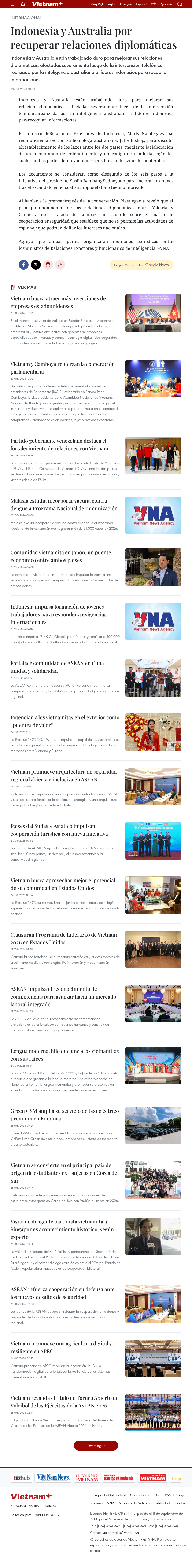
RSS (168, 1494)
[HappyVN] (161, 1478)
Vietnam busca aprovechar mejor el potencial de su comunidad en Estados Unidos (63, 884)
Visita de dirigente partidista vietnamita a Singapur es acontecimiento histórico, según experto (62, 1229)
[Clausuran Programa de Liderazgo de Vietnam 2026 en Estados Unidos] (153, 949)
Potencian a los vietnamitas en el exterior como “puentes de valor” (65, 721)
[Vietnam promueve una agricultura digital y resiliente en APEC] (153, 1358)
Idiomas (96, 1502)
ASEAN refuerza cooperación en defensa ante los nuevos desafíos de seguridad (62, 1293)
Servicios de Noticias (134, 1502)
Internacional (26, 17)
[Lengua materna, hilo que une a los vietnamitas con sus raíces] (153, 1065)
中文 (153, 4)
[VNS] (29, 1478)
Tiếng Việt (96, 4)
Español (141, 4)
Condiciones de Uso (145, 1494)
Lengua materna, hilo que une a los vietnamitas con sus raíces (65, 1054)
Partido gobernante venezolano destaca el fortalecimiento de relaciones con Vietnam (59, 444)
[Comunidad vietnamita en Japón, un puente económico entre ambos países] (153, 567)
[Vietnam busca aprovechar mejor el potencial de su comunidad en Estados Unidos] (153, 895)
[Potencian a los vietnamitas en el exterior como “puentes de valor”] (153, 732)
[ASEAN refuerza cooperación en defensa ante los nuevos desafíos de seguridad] (153, 1304)
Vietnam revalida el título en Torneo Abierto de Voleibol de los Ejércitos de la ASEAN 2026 (64, 1401)
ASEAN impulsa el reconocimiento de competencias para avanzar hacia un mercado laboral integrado (63, 996)
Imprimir (48, 265)
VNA (110, 1502)
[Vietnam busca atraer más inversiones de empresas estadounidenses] (153, 313)
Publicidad (162, 1502)
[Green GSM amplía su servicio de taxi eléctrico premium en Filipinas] (153, 1125)
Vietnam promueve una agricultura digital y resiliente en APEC (61, 1347)
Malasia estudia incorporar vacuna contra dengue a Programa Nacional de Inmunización (64, 504)
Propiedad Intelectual (109, 1494)
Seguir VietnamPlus (128, 264)
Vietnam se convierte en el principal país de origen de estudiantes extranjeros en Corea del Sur (64, 1172)
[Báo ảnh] (128, 1478)
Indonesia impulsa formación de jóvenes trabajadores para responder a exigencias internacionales (59, 614)
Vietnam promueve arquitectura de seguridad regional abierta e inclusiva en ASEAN (64, 775)
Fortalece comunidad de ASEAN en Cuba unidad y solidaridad (57, 666)
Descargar (96, 1445)
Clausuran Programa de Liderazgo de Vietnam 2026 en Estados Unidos (64, 938)
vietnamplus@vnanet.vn (121, 1532)
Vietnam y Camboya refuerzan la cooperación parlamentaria (63, 367)
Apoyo (180, 1494)
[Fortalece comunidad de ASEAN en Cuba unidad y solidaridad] (153, 678)
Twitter (36, 265)
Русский (166, 4)
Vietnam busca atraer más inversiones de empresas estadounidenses (58, 302)
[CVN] (63, 1478)
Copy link (60, 265)
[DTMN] (95, 1478)
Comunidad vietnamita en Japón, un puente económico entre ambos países (61, 556)
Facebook (24, 265)
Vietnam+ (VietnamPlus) (47, 3)
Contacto (181, 1502)
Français (126, 4)
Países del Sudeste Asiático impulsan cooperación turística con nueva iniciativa (59, 829)
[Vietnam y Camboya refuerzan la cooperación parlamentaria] (153, 378)
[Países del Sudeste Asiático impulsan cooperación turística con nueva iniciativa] (153, 841)
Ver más (27, 287)
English (112, 4)
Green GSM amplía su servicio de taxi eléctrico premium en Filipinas (65, 1114)
